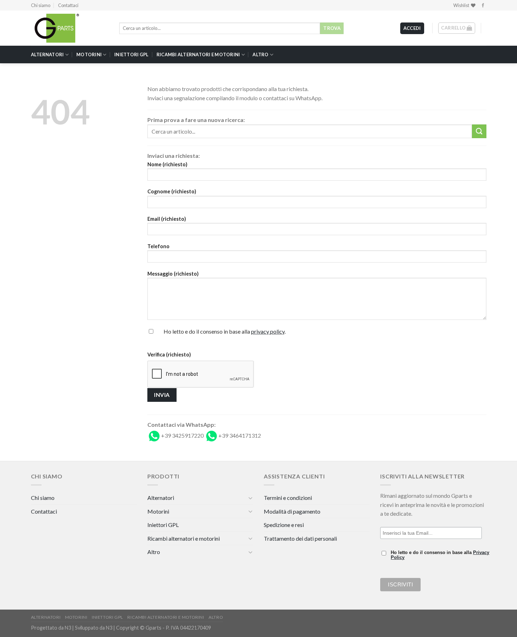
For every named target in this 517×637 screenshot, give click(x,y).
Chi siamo (40, 5)
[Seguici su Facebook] (483, 5)
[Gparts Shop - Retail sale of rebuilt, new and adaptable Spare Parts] (66, 28)
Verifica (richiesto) (169, 355)
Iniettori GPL (131, 54)
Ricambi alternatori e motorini (198, 54)
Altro (260, 54)
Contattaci (68, 5)
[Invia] (479, 131)
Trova (331, 28)
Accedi (412, 28)
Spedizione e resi (284, 524)
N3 (68, 628)
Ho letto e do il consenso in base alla (440, 555)
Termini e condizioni (288, 497)
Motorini (89, 54)
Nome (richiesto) (167, 164)
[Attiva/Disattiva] (250, 498)
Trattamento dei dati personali (300, 538)
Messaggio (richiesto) (173, 274)
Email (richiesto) (166, 219)
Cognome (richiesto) (171, 191)
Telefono (158, 246)
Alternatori (47, 54)
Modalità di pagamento (292, 511)
